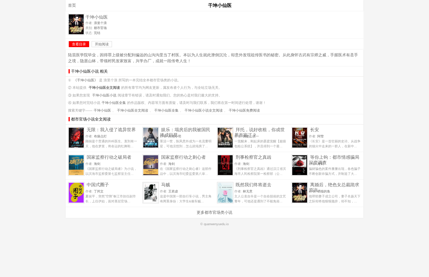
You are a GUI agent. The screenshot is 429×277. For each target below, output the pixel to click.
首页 (72, 5)
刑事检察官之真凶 (253, 157)
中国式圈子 (98, 184)
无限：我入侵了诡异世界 (111, 129)
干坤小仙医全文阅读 (132, 110)
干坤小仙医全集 (114, 103)
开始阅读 (102, 44)
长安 (314, 129)
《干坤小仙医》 (85, 80)
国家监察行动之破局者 (109, 157)
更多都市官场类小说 (214, 212)
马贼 (165, 184)
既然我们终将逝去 (253, 184)
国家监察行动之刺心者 (183, 157)
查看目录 (79, 44)
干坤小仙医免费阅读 (244, 110)
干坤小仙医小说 (104, 95)
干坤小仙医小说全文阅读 (203, 110)
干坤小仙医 (102, 110)
